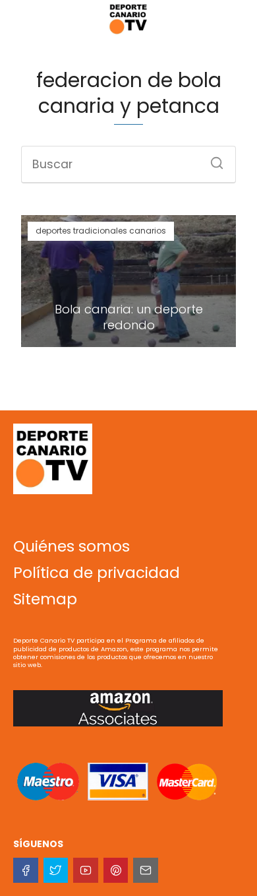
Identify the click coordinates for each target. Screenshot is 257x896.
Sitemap (45, 599)
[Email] (145, 870)
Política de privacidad (96, 572)
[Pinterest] (115, 870)
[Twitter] (56, 870)
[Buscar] (212, 159)
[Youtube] (85, 870)
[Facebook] (25, 870)
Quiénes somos (71, 546)
